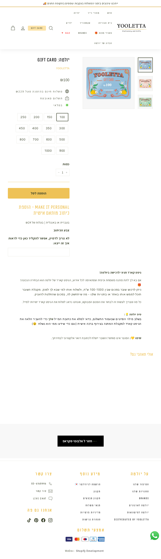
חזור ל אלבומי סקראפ (78, 441)
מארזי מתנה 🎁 (103, 33)
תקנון (97, 491)
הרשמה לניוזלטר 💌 (88, 484)
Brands (82, 33)
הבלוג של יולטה (103, 43)
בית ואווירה (105, 23)
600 (49, 139)
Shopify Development (90, 551)
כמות (66, 164)
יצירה (77, 13)
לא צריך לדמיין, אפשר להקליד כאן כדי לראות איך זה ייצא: (39, 240)
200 (36, 117)
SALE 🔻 (65, 33)
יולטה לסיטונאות (138, 512)
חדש (109, 13)
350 (49, 128)
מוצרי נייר (94, 13)
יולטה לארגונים (139, 505)
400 (35, 128)
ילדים (69, 23)
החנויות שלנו (140, 491)
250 (23, 117)
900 (62, 150)
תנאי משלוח (93, 505)
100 (62, 117)
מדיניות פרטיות (90, 512)
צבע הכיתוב (62, 230)
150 (49, 117)
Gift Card (37, 28)
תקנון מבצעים (92, 498)
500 (62, 139)
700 (35, 139)
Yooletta (63, 68)
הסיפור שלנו (141, 484)
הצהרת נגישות (91, 519)
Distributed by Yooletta (131, 519)
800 (22, 139)
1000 (48, 150)
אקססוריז (85, 23)
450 (22, 128)
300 (62, 128)
